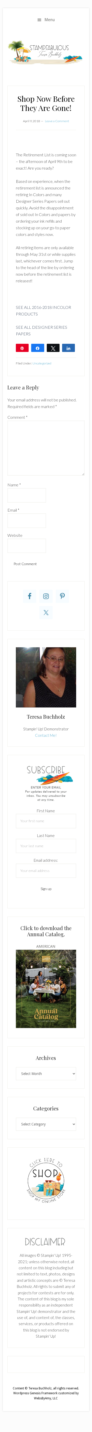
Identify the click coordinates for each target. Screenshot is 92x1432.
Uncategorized (41, 363)
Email (13, 510)
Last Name (46, 835)
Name (14, 484)
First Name (46, 810)
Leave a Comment (57, 121)
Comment (17, 417)
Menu (49, 19)
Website (14, 535)
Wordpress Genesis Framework (35, 1393)
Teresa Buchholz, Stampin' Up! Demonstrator (46, 52)
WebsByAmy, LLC (46, 1398)
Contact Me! (46, 735)
